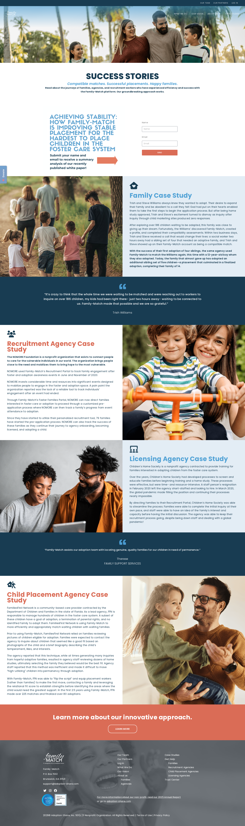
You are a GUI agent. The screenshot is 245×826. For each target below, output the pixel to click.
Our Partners (124, 759)
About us (122, 775)
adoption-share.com (119, 801)
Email (144, 137)
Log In (120, 763)
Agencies (126, 783)
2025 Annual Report (169, 797)
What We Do (124, 767)
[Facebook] (55, 790)
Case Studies (172, 755)
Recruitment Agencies (181, 767)
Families (125, 779)
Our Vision (123, 771)
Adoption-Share (60, 815)
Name (145, 122)
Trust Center (172, 779)
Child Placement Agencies (183, 771)
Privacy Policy (162, 815)
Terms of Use (144, 815)
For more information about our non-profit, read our (127, 797)
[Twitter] (45, 790)
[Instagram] (50, 790)
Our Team (123, 755)
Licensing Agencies (179, 775)
